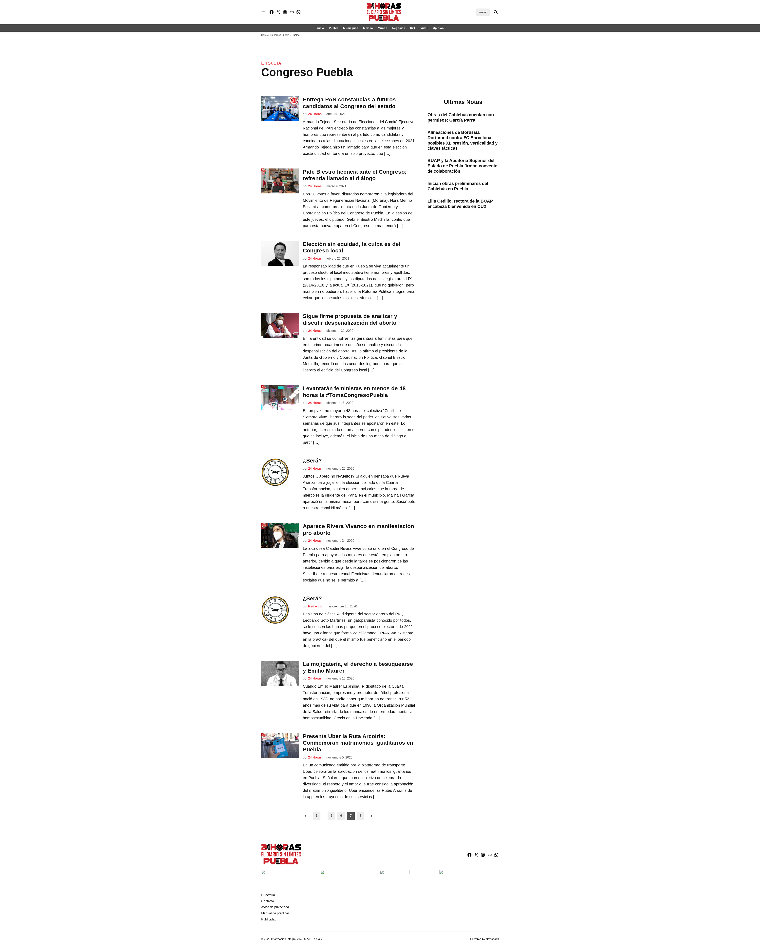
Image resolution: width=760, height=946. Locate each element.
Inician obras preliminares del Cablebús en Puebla (458, 186)
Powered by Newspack (484, 938)
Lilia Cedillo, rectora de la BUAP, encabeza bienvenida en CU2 (461, 204)
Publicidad (268, 919)
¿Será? (312, 461)
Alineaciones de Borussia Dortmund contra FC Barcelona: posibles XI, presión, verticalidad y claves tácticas (463, 140)
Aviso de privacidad (275, 907)
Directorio (268, 895)
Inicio (320, 28)
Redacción (316, 606)
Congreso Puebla (279, 35)
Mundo (382, 28)
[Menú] (263, 12)
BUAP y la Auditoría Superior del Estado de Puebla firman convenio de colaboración (462, 166)
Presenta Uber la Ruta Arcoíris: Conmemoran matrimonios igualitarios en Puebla (358, 743)
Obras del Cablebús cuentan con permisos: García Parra (461, 117)
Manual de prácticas (275, 913)
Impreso (483, 12)
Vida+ (424, 28)
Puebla (333, 28)
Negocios (398, 28)
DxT (412, 28)
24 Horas (315, 114)
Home (264, 35)
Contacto (267, 901)
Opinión (438, 28)
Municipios (350, 28)
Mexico (368, 28)
